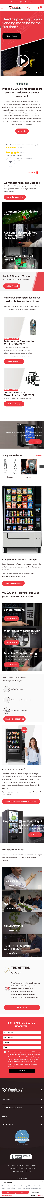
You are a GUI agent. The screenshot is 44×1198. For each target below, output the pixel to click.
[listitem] (21, 159)
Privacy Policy (31, 1165)
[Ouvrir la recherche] (28, 8)
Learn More (35, 442)
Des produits (7, 1099)
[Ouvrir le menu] (2, 7)
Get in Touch (7, 1125)
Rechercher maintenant (13, 583)
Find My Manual (12, 286)
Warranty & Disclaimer (15, 1165)
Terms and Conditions (28, 1168)
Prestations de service (12, 1108)
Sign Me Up (22, 1070)
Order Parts (35, 835)
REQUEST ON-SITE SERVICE (14, 719)
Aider (4, 1116)
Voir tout (39, 455)
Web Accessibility (18, 1171)
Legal (30, 1171)
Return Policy (13, 1168)
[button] (35, 145)
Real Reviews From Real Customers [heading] (19, 145)
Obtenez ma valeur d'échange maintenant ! (21, 801)
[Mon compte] (34, 7)
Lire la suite (22, 131)
